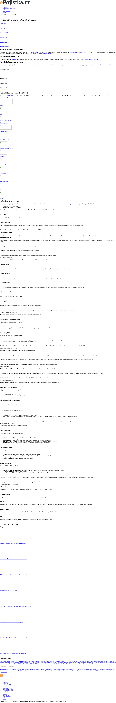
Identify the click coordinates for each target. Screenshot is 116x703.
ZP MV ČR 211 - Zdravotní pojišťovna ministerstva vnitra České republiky (47, 663)
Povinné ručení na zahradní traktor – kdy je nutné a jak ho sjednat (14, 661)
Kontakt (4, 699)
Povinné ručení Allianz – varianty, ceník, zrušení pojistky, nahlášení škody (79, 663)
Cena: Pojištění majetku (8, 691)
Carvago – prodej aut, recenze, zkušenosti (48, 662)
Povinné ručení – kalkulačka (9, 8)
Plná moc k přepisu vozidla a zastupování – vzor (77, 670)
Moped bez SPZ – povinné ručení (32, 662)
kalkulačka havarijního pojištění (104, 65)
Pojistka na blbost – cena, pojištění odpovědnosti (56, 670)
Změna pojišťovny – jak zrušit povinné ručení (31, 669)
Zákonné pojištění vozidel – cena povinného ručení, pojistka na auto (96, 661)
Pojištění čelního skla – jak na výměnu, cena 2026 (10, 669)
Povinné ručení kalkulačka (8, 684)
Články (4, 12)
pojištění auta (36, 52)
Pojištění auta (5, 9)
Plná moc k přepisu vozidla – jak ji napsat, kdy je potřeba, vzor (54, 669)
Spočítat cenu (3, 23)
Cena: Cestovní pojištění (8, 690)
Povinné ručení (6, 7)
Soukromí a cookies (7, 696)
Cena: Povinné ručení (7, 688)
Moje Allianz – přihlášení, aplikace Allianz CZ (21, 663)
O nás (4, 697)
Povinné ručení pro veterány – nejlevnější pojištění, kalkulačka (41, 661)
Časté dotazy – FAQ (7, 695)
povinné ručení (16, 59)
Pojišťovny (5, 694)
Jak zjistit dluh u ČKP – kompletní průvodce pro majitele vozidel (32, 670)
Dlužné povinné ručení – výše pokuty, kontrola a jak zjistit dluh (68, 661)
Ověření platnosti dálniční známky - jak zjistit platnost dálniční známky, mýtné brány (75, 662)
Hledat (14, 14)
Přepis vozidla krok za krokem (105, 669)
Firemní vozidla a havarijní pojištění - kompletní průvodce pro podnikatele (83, 669)
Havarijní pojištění (6, 11)
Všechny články (3, 655)
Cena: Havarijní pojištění (8, 689)
